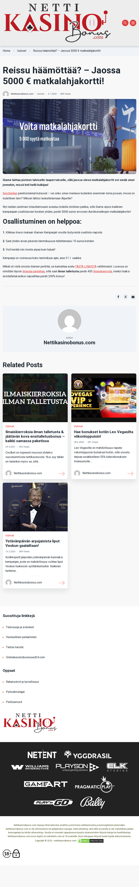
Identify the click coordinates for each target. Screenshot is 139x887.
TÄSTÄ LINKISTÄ (85, 266)
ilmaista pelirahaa (33, 271)
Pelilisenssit (14, 702)
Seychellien (10, 193)
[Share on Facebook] (118, 297)
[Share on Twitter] (125, 297)
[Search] (125, 23)
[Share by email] (133, 297)
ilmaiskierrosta (102, 271)
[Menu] (133, 23)
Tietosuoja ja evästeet (20, 627)
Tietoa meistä (14, 647)
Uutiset (21, 50)
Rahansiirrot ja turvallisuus (22, 682)
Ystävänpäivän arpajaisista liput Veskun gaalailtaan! (32, 543)
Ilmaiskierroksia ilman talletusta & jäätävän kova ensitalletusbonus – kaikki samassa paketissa (35, 436)
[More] (62, 473)
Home (6, 50)
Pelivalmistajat (15, 692)
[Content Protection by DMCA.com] (90, 840)
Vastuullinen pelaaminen (21, 637)
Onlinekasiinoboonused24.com (25, 657)
